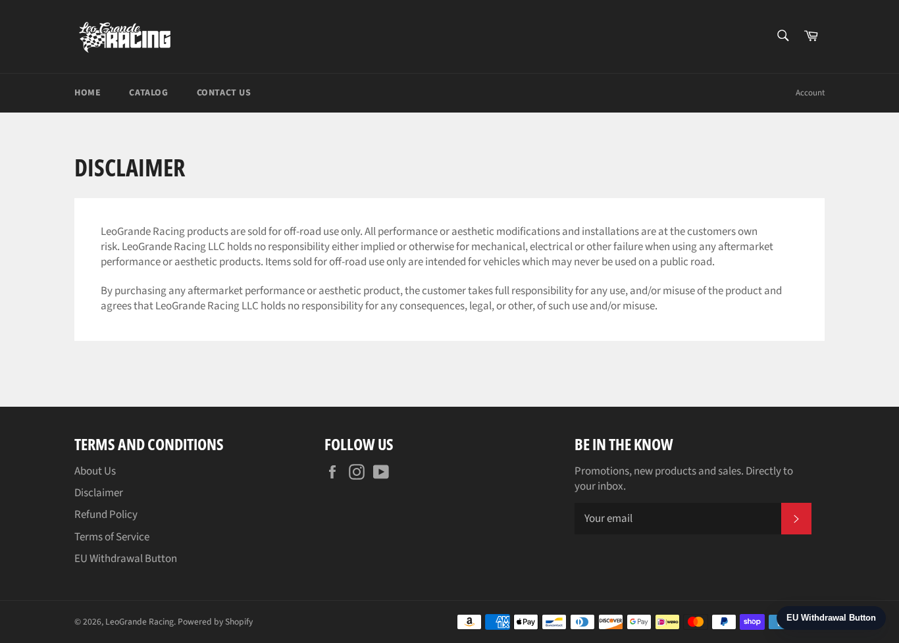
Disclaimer (98, 493)
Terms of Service (111, 537)
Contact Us (224, 92)
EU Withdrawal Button (125, 559)
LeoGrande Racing (139, 621)
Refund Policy (106, 515)
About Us (95, 471)
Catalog (148, 92)
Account (810, 93)
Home (87, 92)
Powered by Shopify (215, 621)
